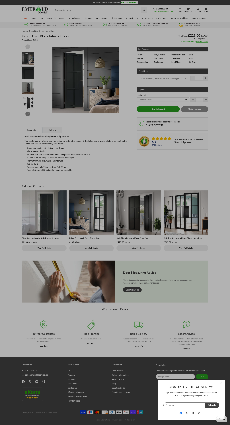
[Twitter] (187, 413)
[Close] (221, 383)
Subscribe (212, 405)
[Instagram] (199, 413)
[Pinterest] (193, 413)
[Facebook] (181, 413)
